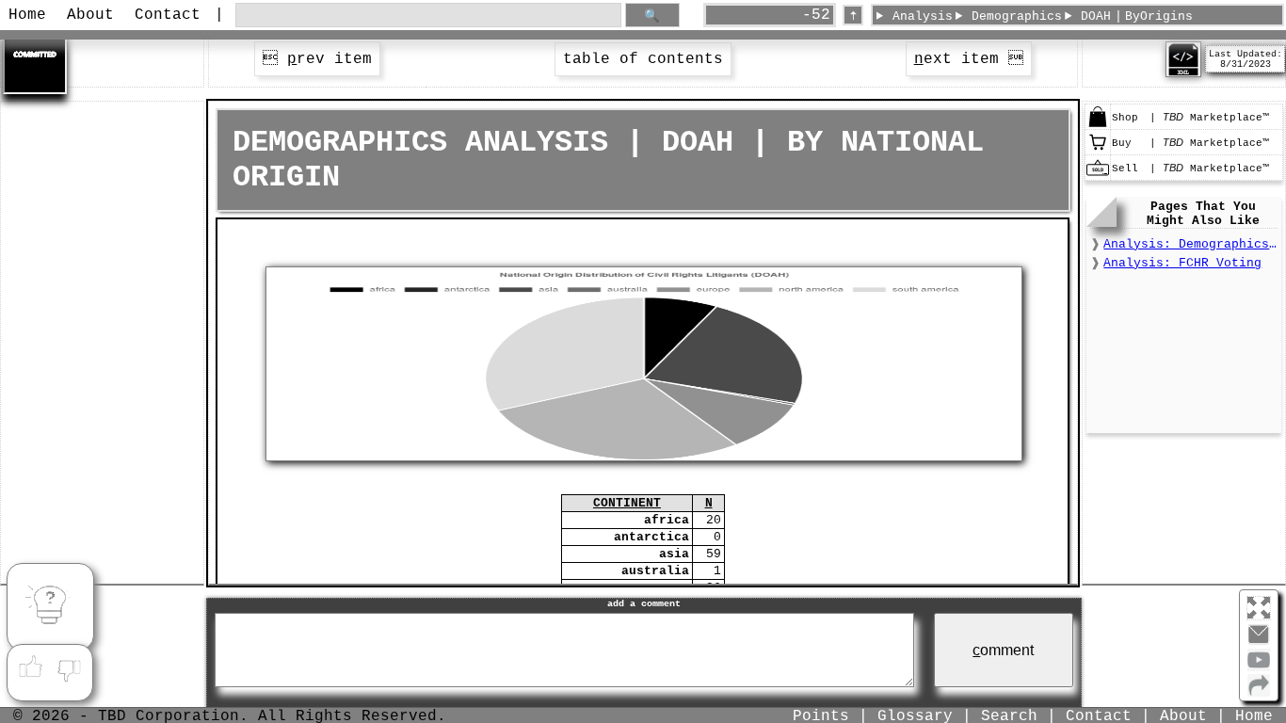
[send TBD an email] (1258, 642)
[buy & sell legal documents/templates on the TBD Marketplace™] (1097, 125)
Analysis (922, 16)
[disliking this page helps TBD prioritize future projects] (70, 667)
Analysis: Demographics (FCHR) (1190, 244)
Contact (168, 15)
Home (27, 15)
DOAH (1096, 16)
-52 (816, 15)
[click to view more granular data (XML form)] (1183, 73)
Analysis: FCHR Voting (1182, 263)
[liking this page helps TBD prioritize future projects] (30, 667)
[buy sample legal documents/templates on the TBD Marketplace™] (1097, 150)
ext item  (968, 59)
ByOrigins (1159, 16)
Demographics (1017, 16)
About (90, 15)
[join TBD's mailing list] (1258, 692)
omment (1003, 650)
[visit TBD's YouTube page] (1258, 667)
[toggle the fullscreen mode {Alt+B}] (1259, 606)
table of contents (643, 59)
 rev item (317, 59)
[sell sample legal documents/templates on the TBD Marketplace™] (1097, 176)
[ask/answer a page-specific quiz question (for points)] (50, 607)
